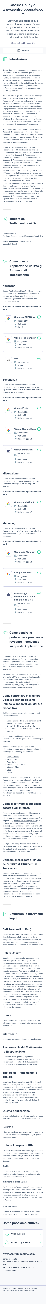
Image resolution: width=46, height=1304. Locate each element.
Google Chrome (13, 756)
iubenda (5, 1288)
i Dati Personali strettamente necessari (20, 1289)
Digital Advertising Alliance (14, 823)
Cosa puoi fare (18, 1233)
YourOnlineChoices (29, 818)
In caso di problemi (20, 1242)
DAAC (33, 823)
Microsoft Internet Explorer (17, 764)
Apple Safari (11, 762)
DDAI (13, 825)
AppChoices (37, 846)
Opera (9, 772)
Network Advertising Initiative (25, 820)
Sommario (25, 50)
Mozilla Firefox (12, 759)
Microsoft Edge (13, 767)
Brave (9, 769)
